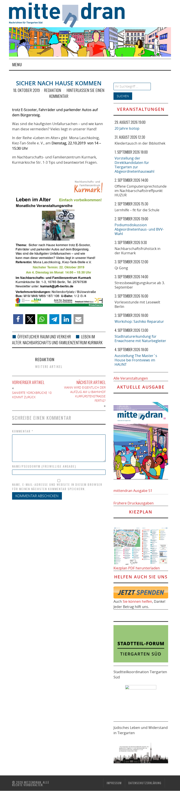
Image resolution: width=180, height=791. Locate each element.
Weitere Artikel (49, 366)
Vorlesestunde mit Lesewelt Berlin (137, 304)
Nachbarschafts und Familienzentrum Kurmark (63, 342)
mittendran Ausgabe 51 (132, 490)
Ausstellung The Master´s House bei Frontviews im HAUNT (136, 360)
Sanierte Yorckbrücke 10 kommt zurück (32, 395)
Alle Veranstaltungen (130, 378)
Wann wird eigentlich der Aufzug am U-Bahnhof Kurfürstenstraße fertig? (85, 394)
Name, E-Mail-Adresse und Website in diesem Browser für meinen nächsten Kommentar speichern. (57, 486)
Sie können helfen (137, 601)
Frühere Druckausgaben (133, 503)
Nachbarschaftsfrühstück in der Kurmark (137, 250)
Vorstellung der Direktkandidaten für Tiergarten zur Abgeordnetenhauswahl (134, 165)
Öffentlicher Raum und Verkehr (44, 336)
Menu (17, 64)
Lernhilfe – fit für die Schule (137, 210)
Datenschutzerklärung (144, 783)
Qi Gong (121, 267)
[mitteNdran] (70, 14)
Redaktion (52, 90)
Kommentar (22, 431)
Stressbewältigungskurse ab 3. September (140, 285)
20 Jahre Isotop (127, 128)
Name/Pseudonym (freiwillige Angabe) (44, 466)
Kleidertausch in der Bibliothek (140, 143)
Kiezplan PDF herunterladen (136, 568)
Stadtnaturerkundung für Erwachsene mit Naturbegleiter (140, 338)
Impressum (114, 783)
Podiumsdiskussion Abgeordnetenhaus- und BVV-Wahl (139, 229)
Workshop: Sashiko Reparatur (139, 321)
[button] (18, 319)
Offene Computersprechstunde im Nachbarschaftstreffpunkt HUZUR (141, 190)
